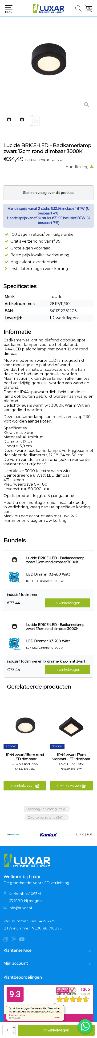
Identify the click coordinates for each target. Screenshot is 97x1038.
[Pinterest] (15, 940)
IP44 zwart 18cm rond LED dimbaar (25, 757)
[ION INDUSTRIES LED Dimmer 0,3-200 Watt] (14, 577)
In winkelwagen (56, 1030)
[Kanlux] (48, 834)
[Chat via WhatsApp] (85, 1026)
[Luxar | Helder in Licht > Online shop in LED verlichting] (48, 8)
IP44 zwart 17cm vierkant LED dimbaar (71, 757)
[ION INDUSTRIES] (13, 834)
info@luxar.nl (20, 908)
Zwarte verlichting (45, 817)
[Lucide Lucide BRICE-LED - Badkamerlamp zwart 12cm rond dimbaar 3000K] (48, 66)
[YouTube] (23, 940)
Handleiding (77, 167)
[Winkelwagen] (88, 11)
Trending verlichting (45, 809)
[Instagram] (8, 940)
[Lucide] (83, 834)
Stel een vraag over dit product (48, 193)
